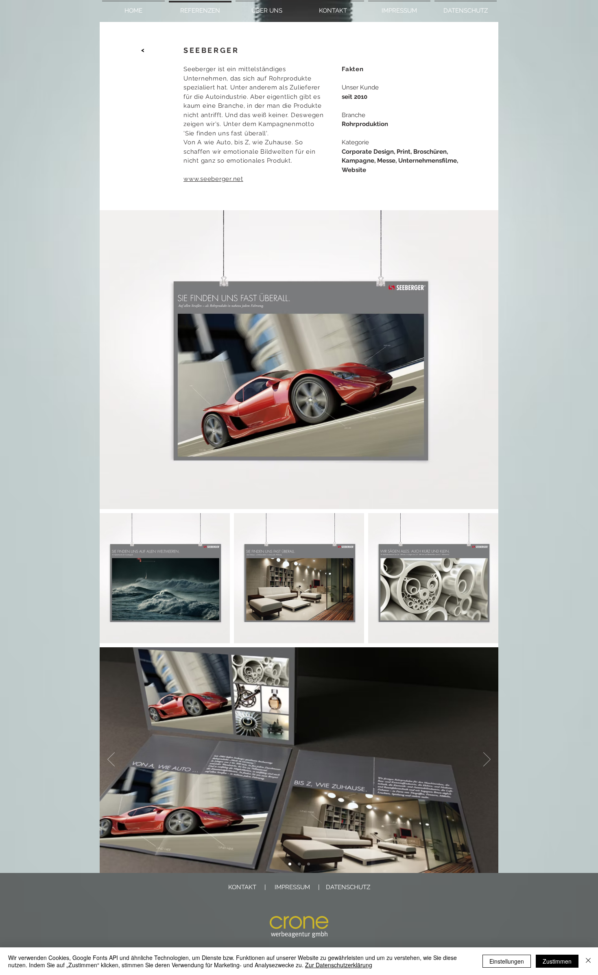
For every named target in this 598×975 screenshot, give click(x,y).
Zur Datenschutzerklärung (338, 965)
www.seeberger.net (213, 179)
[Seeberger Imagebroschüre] (289, 864)
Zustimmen (557, 961)
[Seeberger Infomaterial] (308, 864)
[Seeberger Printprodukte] (299, 864)
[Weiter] (487, 760)
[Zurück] (111, 760)
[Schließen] (588, 961)
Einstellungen (506, 961)
